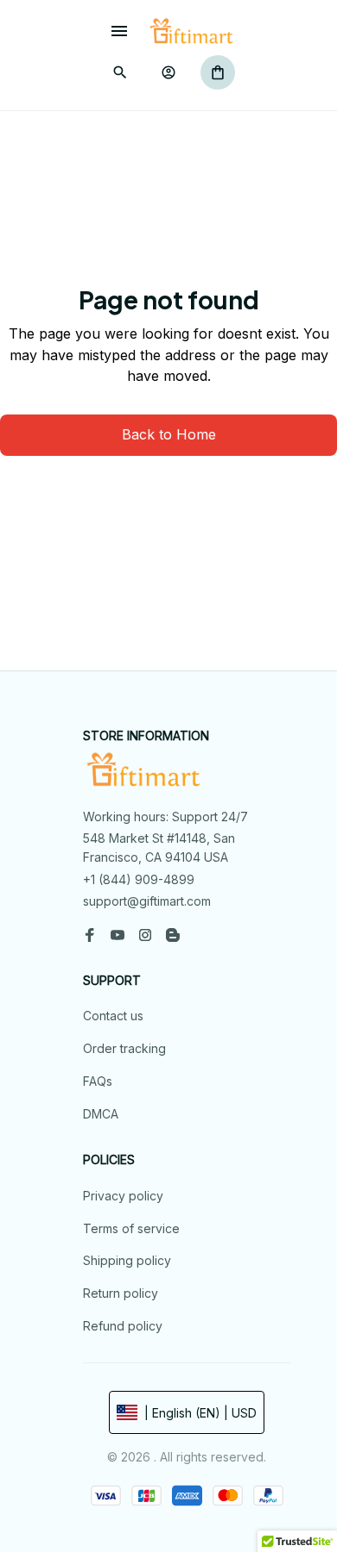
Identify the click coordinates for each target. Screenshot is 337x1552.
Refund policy (122, 1325)
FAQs (97, 1081)
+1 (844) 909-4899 (138, 879)
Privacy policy (123, 1195)
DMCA (100, 1113)
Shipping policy (127, 1260)
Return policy (120, 1293)
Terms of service (131, 1228)
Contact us (113, 1015)
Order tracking (124, 1048)
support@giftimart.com (147, 901)
